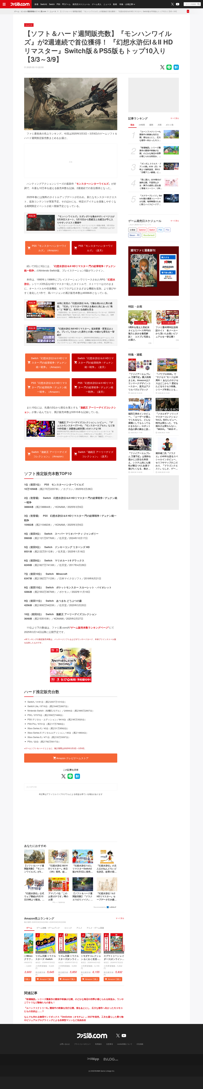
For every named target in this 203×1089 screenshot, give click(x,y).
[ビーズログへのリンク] (111, 1059)
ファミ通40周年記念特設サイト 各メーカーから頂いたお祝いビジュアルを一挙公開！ (167, 332)
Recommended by (100, 907)
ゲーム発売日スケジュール (144, 220)
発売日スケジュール (81, 4)
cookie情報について (124, 1044)
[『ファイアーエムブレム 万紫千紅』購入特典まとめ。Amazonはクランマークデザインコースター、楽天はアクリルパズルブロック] (139, 364)
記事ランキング (138, 118)
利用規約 (98, 1044)
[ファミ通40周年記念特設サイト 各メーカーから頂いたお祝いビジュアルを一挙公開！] (167, 316)
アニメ (79, 927)
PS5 (58, 4)
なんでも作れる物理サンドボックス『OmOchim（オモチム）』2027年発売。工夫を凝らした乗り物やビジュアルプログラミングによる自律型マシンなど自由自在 (73, 1018)
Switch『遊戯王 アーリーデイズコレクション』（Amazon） (49, 454)
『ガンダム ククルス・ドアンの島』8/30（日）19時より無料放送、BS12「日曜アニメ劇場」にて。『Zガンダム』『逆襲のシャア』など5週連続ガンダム (150, 168)
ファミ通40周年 (168, 323)
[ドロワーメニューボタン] (4, 4)
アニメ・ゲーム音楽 (95, 927)
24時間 (142, 124)
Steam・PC (135, 235)
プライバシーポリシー (82, 1044)
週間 (151, 124)
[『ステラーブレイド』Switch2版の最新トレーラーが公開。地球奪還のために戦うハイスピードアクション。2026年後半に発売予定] (171, 198)
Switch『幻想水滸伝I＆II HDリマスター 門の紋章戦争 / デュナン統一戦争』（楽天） (96, 362)
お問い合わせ (65, 1044)
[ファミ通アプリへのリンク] (93, 1059)
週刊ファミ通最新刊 (142, 250)
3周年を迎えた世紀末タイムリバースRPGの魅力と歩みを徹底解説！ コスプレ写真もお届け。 (139, 333)
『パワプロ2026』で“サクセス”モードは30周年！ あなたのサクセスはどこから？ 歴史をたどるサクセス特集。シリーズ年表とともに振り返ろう (167, 382)
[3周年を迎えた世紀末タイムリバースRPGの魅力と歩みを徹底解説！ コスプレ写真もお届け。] (139, 316)
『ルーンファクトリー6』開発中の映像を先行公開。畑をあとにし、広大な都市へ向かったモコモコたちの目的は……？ (150, 136)
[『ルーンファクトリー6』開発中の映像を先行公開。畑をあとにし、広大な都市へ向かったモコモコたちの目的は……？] (171, 134)
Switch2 (43, 4)
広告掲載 (140, 1044)
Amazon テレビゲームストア (72, 758)
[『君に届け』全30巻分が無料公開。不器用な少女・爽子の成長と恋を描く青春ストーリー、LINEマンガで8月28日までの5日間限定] (171, 182)
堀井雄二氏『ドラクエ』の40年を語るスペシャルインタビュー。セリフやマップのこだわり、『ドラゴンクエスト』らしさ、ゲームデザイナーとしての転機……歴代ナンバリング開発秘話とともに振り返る (167, 461)
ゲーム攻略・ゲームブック (48, 927)
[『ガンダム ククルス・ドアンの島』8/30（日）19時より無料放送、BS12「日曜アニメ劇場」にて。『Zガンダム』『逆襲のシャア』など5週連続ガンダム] (171, 166)
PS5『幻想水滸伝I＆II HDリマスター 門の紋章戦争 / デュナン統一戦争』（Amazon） (49, 387)
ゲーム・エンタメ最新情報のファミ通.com (30, 11)
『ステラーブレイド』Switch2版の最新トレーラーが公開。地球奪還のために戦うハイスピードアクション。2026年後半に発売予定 (150, 200)
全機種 (132, 229)
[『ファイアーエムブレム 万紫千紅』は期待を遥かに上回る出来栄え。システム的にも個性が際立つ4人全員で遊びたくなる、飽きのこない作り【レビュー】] (139, 444)
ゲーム (29, 927)
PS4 (167, 229)
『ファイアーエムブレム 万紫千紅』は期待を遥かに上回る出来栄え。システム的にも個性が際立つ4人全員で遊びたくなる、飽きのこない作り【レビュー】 (139, 461)
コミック (68, 927)
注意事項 (109, 1044)
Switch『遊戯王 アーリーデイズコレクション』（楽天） (95, 454)
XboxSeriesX (149, 235)
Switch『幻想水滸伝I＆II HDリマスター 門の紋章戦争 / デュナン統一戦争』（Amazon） (49, 362)
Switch (52, 4)
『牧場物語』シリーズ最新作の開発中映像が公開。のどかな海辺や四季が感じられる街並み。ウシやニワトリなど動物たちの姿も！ (150, 152)
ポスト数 (170, 124)
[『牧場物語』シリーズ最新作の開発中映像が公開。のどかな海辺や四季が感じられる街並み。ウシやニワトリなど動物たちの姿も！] (171, 150)
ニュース (107, 4)
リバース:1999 (140, 323)
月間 (159, 124)
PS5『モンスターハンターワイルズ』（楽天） (95, 248)
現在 (132, 124)
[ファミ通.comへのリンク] (20, 4)
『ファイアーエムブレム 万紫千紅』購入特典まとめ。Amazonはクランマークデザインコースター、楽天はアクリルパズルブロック (139, 382)
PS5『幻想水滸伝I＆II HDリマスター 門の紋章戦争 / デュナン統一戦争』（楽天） (96, 387)
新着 (36, 4)
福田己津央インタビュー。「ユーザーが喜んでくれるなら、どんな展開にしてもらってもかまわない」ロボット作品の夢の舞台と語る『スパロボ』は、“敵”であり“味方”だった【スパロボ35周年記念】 (139, 421)
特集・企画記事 (126, 4)
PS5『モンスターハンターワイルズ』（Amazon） (49, 248)
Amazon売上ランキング (39, 918)
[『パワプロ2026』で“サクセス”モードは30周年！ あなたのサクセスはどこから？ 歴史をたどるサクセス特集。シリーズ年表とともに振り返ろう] (167, 364)
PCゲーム (66, 4)
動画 (115, 4)
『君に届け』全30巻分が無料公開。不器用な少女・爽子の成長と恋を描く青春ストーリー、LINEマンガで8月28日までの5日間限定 (150, 184)
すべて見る (120, 918)
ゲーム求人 (97, 4)
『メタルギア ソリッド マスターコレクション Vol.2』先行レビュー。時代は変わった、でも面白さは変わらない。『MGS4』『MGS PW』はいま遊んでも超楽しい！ (167, 421)
